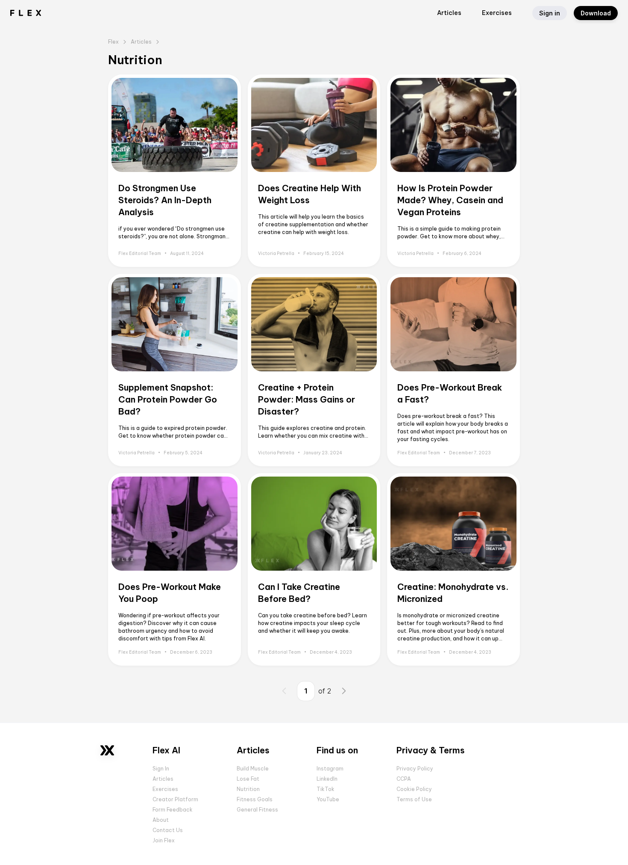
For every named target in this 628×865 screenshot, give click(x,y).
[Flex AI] (107, 749)
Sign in (549, 13)
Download (596, 13)
